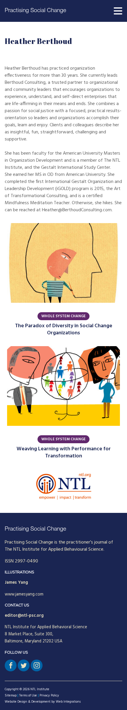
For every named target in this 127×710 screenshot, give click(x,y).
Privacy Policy (49, 695)
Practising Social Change (35, 11)
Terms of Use (28, 695)
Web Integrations (68, 701)
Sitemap (11, 695)
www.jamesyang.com (24, 594)
